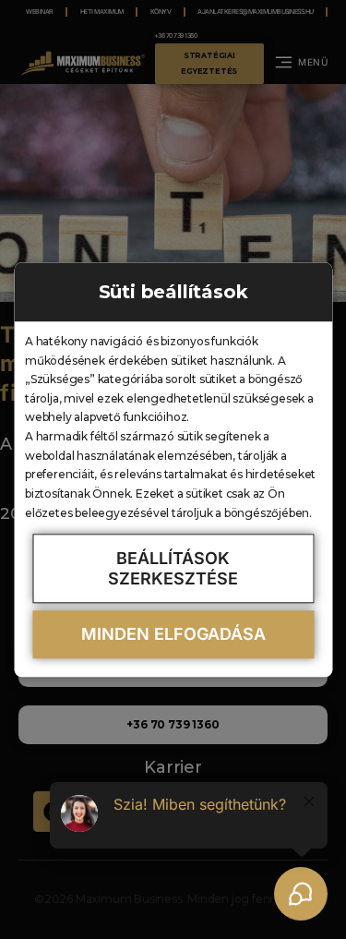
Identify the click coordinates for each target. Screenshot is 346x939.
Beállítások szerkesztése (173, 568)
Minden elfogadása (173, 634)
